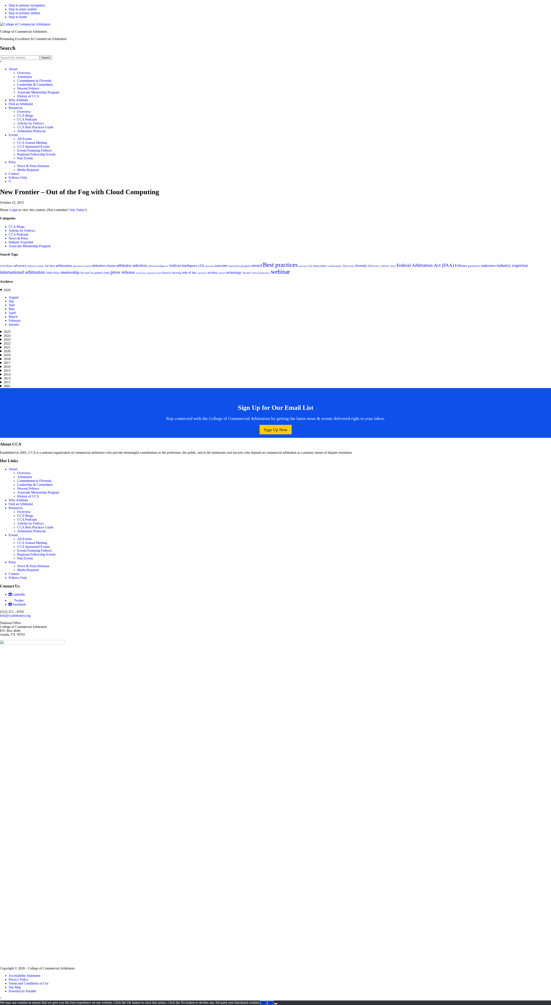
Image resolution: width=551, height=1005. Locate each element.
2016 (7, 366)
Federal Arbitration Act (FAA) (425, 265)
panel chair (102, 272)
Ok (263, 1002)
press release (122, 272)
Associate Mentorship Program (30, 246)
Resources (16, 508)
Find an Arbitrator (21, 504)
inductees (488, 265)
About (13, 469)
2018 (7, 359)
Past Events (25, 558)
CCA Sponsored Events (33, 546)
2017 (7, 363)
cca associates (317, 265)
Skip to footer (18, 17)
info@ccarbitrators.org (15, 615)
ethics (393, 266)
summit (221, 273)
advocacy (20, 266)
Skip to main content (23, 9)
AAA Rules (6, 265)
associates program (240, 265)
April (12, 313)
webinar (280, 271)
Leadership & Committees (35, 484)
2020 (7, 351)
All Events (24, 539)
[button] (0, 62)
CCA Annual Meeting (32, 543)
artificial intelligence (158, 266)
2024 (7, 335)
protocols (140, 273)
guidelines (474, 265)
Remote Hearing (171, 272)
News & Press (18, 238)
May (12, 309)
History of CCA (28, 496)
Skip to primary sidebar (24, 13)
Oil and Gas (87, 272)
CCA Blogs (17, 226)
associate (209, 266)
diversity (361, 266)
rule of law (189, 273)
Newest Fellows (28, 488)
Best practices (280, 264)
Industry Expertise (21, 242)
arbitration (64, 265)
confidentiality (334, 266)
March (13, 316)
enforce (385, 265)
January (14, 324)
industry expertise (512, 265)
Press (12, 562)
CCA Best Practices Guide (35, 527)
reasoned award (153, 273)
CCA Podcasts (18, 234)
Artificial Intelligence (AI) (186, 266)
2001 (7, 386)
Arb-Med (49, 265)
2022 (7, 343)
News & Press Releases (33, 566)
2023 (7, 339)
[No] (275, 1003)
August (14, 297)
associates (221, 266)
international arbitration (22, 272)
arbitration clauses (103, 266)
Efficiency (374, 265)
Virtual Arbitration (261, 273)
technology (233, 273)
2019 (7, 355)
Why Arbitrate (18, 500)
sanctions (202, 273)
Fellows (461, 265)
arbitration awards (82, 266)
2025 (7, 332)
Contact (14, 574)
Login (13, 210)
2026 (7, 290)
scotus (212, 272)
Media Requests (28, 570)
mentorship (70, 272)
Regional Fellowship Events (36, 554)
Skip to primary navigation (27, 5)
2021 (7, 347)
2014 (7, 374)
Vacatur (246, 272)
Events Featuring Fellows (34, 550)
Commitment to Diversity (34, 481)
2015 (7, 370)
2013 (7, 378)
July (11, 301)
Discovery (348, 265)
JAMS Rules (53, 272)
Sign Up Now (275, 429)
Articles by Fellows (22, 230)
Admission (24, 477)
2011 (7, 382)
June (12, 305)
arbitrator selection (132, 265)
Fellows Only (18, 577)
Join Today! (78, 210)
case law (303, 266)
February (15, 320)
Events (13, 535)
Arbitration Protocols (31, 531)
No (270, 1002)
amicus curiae (35, 265)
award (256, 265)
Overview (24, 473)
